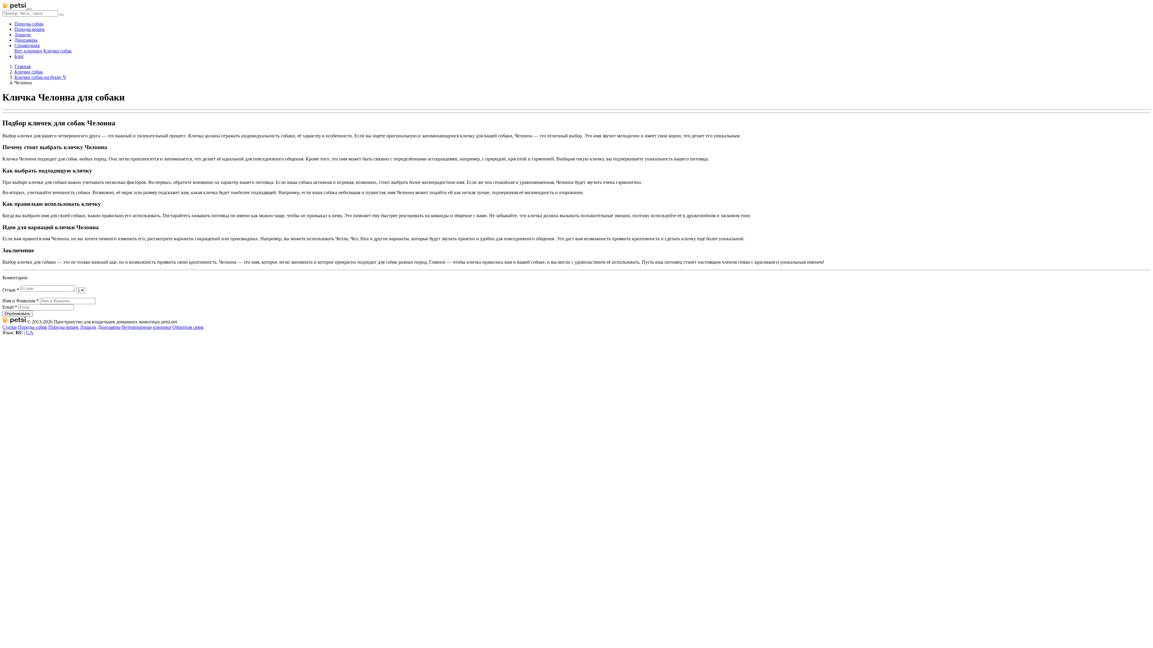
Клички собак (57, 50)
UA (29, 332)
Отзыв (10, 289)
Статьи (9, 327)
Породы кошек (29, 29)
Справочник (27, 45)
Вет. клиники (28, 50)
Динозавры (26, 40)
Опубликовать (17, 313)
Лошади (22, 34)
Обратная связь (188, 327)
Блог (19, 56)
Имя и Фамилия (20, 300)
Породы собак (29, 23)
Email (9, 307)
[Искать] (61, 15)
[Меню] (29, 9)
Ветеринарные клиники (146, 327)
